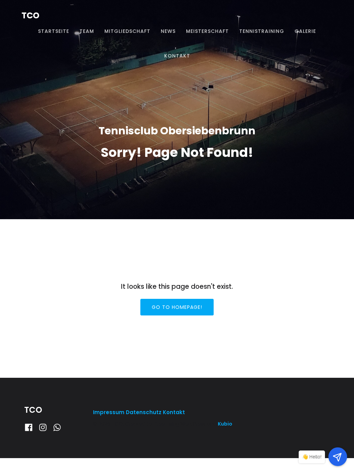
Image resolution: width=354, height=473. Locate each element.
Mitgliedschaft (127, 31)
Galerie (305, 31)
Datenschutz (143, 412)
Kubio (225, 423)
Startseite (53, 31)
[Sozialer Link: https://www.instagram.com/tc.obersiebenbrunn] (45, 427)
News (168, 31)
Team (87, 31)
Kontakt (177, 55)
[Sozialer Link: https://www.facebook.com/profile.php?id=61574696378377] (31, 427)
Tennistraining (261, 31)
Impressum (109, 412)
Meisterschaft (207, 31)
